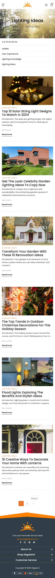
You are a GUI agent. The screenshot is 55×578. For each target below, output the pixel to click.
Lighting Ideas (8, 64)
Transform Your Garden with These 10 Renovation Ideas (24, 253)
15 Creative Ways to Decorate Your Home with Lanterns (25, 461)
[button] (27, 549)
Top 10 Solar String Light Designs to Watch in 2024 (27, 113)
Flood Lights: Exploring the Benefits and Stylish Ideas (22, 394)
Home (18, 26)
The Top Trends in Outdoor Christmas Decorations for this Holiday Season (26, 325)
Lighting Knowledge (11, 59)
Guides (5, 48)
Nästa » (33, 501)
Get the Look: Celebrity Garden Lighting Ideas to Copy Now (26, 183)
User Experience (10, 53)
